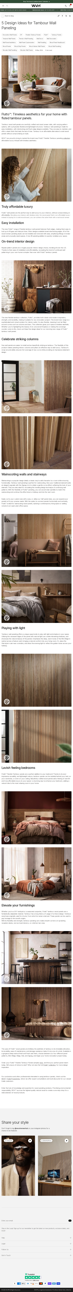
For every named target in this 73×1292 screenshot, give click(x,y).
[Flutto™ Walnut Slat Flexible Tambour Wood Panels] (36, 957)
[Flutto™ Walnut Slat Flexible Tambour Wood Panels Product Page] (36, 286)
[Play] (30, 1141)
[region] (36, 1)
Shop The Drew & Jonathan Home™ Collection (35, 1)
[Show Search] (7, 5)
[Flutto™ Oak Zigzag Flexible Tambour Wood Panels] (36, 540)
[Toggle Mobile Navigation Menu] (3, 5)
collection (66, 138)
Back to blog (9, 16)
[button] (69, 5)
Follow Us (5, 1249)
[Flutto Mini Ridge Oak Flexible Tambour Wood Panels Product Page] (36, 175)
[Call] (65, 5)
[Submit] (69, 1221)
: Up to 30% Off (43, 10)
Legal (3, 1244)
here (41, 1063)
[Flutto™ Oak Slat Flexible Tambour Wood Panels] (36, 596)
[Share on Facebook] (62, 15)
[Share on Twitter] (66, 15)
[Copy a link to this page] (58, 15)
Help (3, 1238)
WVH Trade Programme (11, 1079)
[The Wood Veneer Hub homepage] (36, 5)
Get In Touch (6, 1255)
